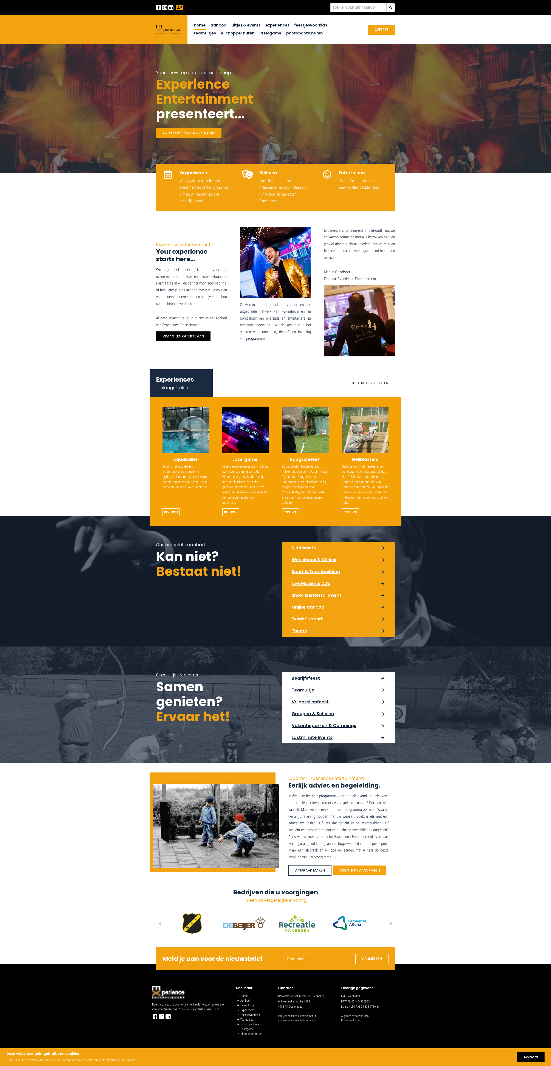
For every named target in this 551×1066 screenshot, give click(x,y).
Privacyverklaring (351, 1020)
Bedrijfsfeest (306, 678)
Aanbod (218, 25)
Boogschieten (305, 459)
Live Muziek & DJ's (311, 583)
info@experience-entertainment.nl (297, 1016)
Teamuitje (303, 690)
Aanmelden (372, 958)
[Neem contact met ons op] (179, 7)
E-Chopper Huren (238, 33)
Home (200, 25)
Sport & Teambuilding (316, 572)
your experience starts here (189, 132)
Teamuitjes (205, 33)
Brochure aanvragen (360, 870)
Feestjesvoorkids (310, 25)
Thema (299, 631)
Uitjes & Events (246, 25)
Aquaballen (186, 459)
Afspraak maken (310, 870)
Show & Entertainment (316, 595)
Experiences (277, 25)
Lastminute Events (312, 737)
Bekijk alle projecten (368, 383)
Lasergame (270, 33)
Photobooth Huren (304, 33)
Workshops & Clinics (314, 560)
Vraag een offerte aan (183, 336)
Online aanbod (308, 607)
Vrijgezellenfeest (310, 702)
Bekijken (171, 512)
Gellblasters (365, 459)
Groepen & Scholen (313, 714)
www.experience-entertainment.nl (297, 1020)
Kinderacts (304, 548)
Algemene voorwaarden (355, 1016)
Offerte (381, 29)
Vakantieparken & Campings (324, 726)
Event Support (307, 619)
